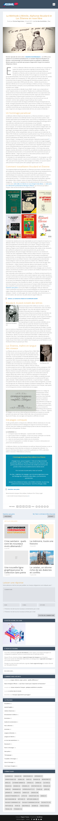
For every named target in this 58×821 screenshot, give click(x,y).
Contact (28, 819)
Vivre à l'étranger (8, 762)
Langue (26, 792)
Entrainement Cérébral (10, 714)
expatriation (36, 786)
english (8, 786)
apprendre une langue (46, 659)
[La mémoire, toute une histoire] (42, 531)
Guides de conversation (10, 722)
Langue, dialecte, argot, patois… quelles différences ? (24, 680)
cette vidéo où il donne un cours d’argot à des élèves (28, 184)
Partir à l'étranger (9, 747)
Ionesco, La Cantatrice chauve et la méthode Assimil (22, 298)
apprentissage (10, 779)
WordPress (39, 817)
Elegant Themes (25, 817)
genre (7, 789)
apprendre (38, 776)
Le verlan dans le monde (14, 691)
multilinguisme (10, 799)
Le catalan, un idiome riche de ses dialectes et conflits (41, 570)
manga (43, 796)
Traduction (44, 805)
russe (17, 805)
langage (17, 792)
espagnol (25, 786)
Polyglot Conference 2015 (30, 802)
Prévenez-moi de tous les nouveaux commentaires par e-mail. (22, 609)
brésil (7, 782)
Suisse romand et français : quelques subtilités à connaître (26, 687)
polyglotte (45, 802)
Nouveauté (7, 744)
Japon (46, 789)
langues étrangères (12, 796)
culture (46, 782)
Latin (24, 796)
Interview (6, 729)
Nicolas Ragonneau (18, 21)
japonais (8, 792)
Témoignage (7, 755)
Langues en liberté (9, 736)
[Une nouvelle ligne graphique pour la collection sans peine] (16, 558)
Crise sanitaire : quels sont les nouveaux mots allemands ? (15, 544)
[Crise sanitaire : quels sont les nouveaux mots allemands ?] (16, 531)
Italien (39, 789)
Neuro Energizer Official (10, 683)
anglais (18, 776)
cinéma (38, 782)
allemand (8, 776)
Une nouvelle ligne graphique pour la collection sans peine (15, 570)
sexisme (35, 805)
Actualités (7, 703)
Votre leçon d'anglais (9, 766)
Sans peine (7, 751)
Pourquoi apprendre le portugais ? (22, 694)
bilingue (36, 779)
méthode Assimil (32, 799)
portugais (9, 805)
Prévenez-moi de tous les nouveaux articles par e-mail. (20, 612)
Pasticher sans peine (13, 489)
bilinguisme (46, 779)
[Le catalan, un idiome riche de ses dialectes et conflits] (42, 558)
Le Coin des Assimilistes (40, 21)
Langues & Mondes (9, 733)
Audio (28, 779)
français (46, 786)
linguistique (34, 796)
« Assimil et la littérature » (32, 57)
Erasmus (16, 786)
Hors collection (8, 725)
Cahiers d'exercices (9, 711)
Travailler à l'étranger (10, 758)
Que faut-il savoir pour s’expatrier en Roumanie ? (32, 683)
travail (8, 809)
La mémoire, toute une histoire (41, 542)
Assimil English (8, 707)
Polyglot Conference (12, 802)
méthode (21, 799)
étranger (18, 809)
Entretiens (7, 718)
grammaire (16, 789)
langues (34, 792)
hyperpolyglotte (28, 789)
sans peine (26, 805)
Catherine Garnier (18, 782)
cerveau (30, 782)
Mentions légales (20, 819)
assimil (21, 779)
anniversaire (27, 776)
